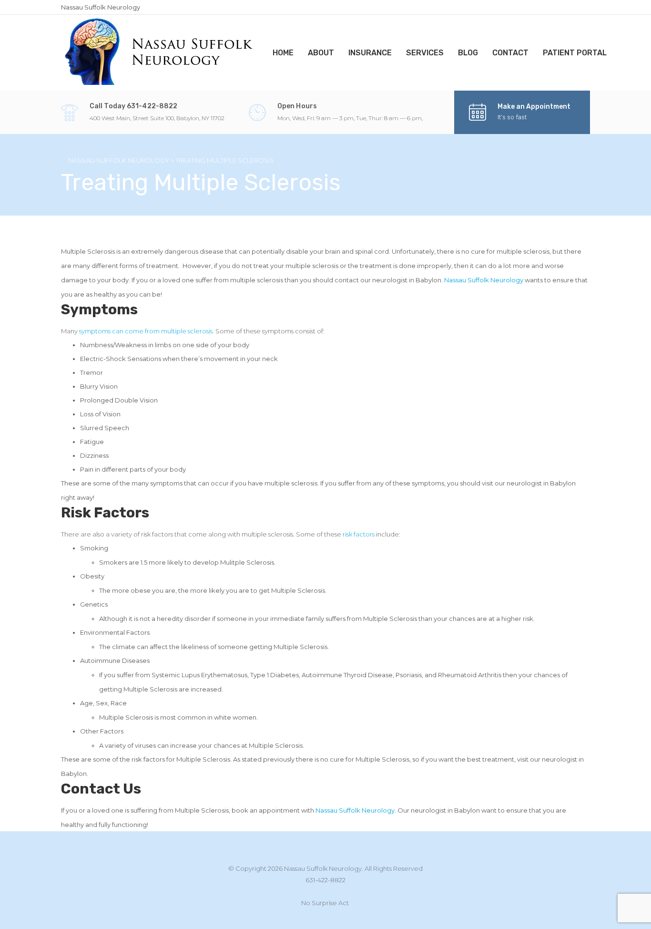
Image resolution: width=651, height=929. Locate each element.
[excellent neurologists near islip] (159, 51)
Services (425, 52)
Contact (510, 52)
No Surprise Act (325, 903)
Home (283, 52)
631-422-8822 (325, 880)
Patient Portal (575, 52)
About (321, 52)
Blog (468, 52)
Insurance (370, 52)
